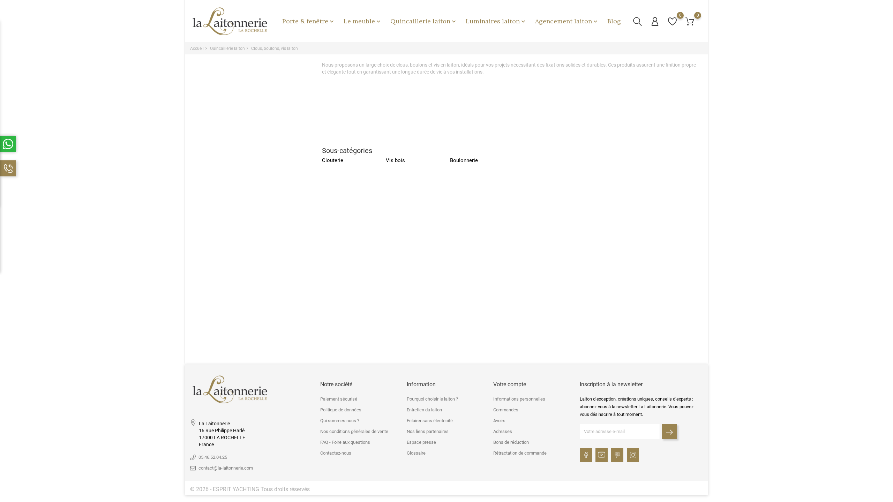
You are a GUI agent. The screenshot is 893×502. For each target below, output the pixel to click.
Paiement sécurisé (338, 399)
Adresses (502, 431)
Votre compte (509, 384)
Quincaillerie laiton (423, 21)
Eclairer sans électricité (430, 420)
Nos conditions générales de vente (354, 431)
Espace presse (421, 442)
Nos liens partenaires (428, 431)
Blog (614, 21)
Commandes (505, 409)
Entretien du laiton (424, 409)
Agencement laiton (567, 21)
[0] (672, 21)
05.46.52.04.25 (212, 457)
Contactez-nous (335, 453)
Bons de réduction (511, 442)
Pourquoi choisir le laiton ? (432, 399)
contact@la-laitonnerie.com (225, 468)
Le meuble (363, 21)
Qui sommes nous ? (339, 420)
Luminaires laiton (496, 21)
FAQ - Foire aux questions (345, 442)
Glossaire (416, 453)
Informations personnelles (519, 399)
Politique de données (340, 409)
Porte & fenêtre (308, 21)
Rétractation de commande (520, 453)
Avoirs (499, 420)
